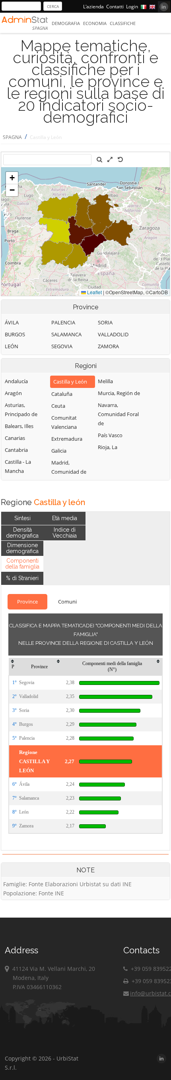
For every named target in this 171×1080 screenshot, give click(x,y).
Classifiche (123, 23)
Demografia (66, 23)
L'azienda (93, 6)
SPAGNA (12, 137)
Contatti (115, 6)
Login (132, 6)
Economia (95, 23)
